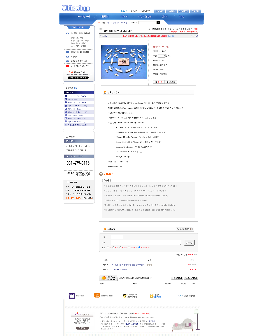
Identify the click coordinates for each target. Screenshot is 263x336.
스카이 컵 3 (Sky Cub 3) (77, 96)
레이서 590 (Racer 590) (76, 122)
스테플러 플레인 (74, 99)
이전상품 (103, 36)
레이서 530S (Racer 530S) (77, 106)
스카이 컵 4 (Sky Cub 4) (77, 102)
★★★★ (133, 248)
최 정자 (152, 321)
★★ (116, 248)
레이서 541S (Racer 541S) (77, 112)
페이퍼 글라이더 (113, 23)
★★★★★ (145, 248)
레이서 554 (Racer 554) (76, 109)
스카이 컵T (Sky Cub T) (77, 118)
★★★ (124, 248)
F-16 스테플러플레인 (76, 115)
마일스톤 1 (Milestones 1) (77, 125)
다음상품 (194, 36)
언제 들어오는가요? (120, 269)
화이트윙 (124, 23)
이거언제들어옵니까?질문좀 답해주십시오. (129, 265)
